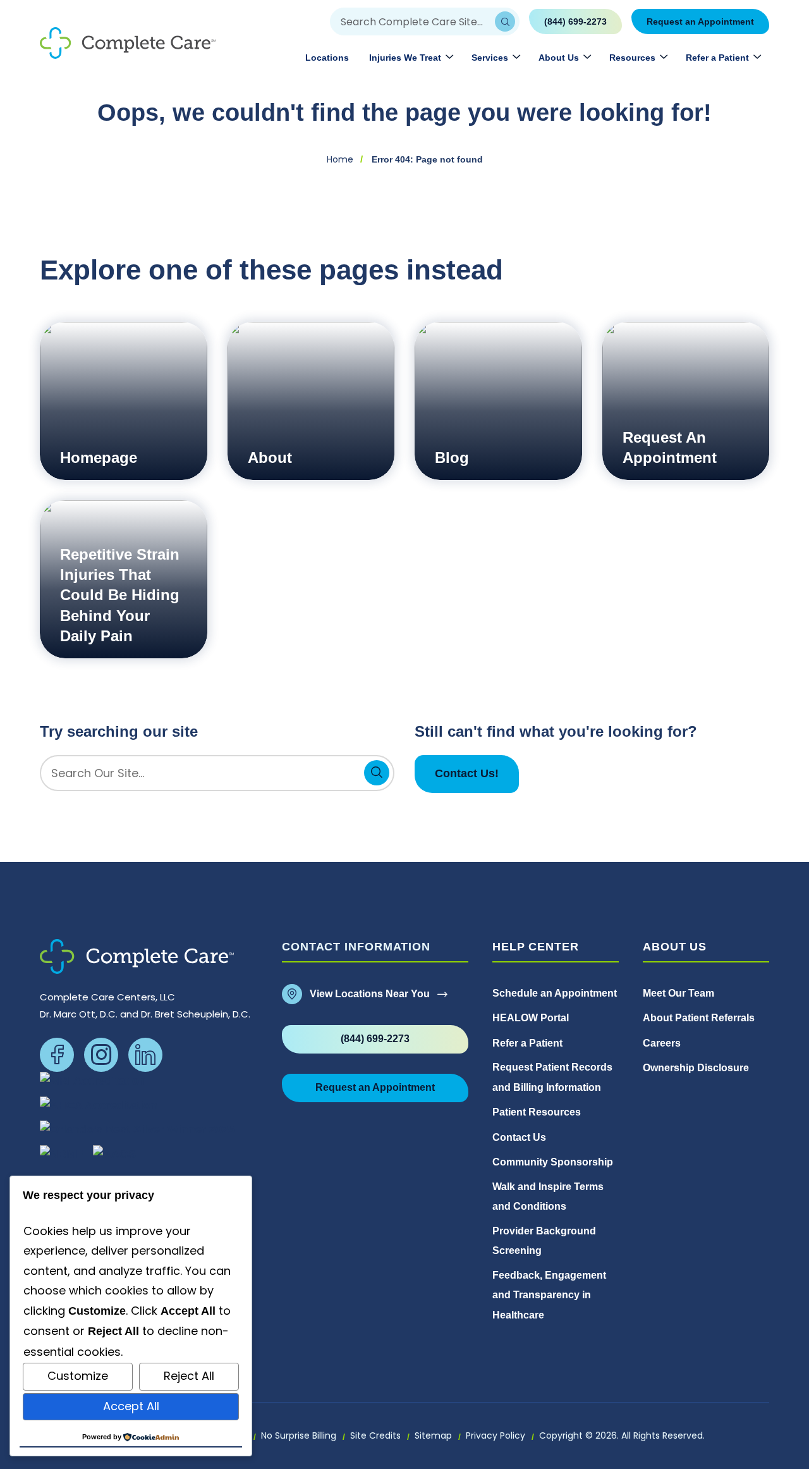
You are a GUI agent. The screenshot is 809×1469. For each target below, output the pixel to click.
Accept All (131, 1406)
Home (340, 159)
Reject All (189, 1376)
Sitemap (433, 1435)
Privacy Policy (495, 1435)
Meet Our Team (678, 993)
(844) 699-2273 (575, 21)
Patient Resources (536, 1112)
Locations (327, 57)
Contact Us (519, 1137)
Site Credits (375, 1435)
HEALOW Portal (530, 1017)
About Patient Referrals (699, 1017)
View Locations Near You (370, 993)
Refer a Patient (717, 57)
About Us (558, 57)
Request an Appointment (700, 21)
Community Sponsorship (552, 1162)
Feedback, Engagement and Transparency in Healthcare (549, 1295)
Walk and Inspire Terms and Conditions (548, 1196)
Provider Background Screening (544, 1241)
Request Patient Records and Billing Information (552, 1077)
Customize (77, 1376)
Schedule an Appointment (554, 993)
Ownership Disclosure (697, 1067)
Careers (662, 1043)
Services (489, 57)
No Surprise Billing (298, 1435)
